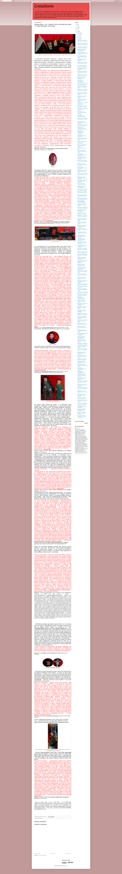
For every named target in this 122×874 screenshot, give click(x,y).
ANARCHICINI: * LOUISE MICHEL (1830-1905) (81, 398)
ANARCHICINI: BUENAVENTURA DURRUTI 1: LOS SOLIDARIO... (80, 132)
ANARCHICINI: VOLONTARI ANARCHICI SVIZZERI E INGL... (82, 87)
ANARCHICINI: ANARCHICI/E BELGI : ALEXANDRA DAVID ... (82, 44)
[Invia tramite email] (48, 816)
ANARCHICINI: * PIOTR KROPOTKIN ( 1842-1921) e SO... (82, 392)
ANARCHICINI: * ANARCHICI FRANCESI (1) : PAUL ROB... (82, 307)
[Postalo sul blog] (49, 816)
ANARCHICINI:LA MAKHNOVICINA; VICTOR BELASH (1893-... (82, 154)
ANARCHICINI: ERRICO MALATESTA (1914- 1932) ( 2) (82, 324)
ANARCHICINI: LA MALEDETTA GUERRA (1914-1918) (81, 135)
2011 (77, 31)
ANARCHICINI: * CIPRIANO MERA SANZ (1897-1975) (82, 106)
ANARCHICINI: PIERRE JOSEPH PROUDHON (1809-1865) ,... (81, 410)
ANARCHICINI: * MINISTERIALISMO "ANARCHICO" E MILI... (81, 116)
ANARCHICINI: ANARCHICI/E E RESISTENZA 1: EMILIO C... (82, 72)
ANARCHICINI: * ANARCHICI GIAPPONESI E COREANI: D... (82, 249)
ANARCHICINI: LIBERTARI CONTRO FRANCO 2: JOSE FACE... (82, 53)
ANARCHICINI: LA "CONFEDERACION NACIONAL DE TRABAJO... (82, 128)
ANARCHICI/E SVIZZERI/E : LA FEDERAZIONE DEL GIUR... (82, 199)
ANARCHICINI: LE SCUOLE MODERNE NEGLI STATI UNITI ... (82, 171)
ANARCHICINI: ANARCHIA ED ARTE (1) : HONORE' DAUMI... (82, 346)
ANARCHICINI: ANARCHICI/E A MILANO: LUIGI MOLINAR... (82, 304)
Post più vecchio (68, 853)
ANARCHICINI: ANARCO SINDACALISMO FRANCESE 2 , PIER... (81, 265)
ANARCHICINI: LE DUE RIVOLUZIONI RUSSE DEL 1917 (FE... (82, 164)
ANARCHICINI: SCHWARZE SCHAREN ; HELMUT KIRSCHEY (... (82, 226)
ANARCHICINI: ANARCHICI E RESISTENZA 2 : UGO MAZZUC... (82, 69)
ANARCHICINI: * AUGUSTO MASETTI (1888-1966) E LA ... (82, 216)
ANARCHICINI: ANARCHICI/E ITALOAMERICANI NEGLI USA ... (82, 196)
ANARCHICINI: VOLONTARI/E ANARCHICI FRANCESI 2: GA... (82, 90)
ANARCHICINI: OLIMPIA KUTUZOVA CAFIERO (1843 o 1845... (82, 365)
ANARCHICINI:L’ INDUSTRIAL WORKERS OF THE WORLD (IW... (82, 181)
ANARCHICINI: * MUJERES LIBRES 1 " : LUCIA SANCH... (81, 97)
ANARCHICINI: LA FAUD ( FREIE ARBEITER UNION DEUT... (82, 233)
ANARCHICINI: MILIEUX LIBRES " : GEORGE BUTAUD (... (81, 301)
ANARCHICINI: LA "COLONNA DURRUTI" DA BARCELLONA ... (82, 103)
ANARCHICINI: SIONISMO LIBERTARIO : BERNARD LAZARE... (82, 317)
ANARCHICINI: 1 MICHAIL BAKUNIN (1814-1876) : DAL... (81, 356)
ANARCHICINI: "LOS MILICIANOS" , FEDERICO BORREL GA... (82, 122)
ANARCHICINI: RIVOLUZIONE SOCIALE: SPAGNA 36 (82, 125)
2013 (77, 28)
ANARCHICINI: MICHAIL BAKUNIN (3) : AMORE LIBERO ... (81, 395)
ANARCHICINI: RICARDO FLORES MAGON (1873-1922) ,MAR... (81, 258)
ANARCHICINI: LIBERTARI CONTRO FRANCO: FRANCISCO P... (81, 50)
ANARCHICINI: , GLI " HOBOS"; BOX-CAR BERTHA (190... (82, 190)
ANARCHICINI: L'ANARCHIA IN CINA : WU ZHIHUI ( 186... (82, 252)
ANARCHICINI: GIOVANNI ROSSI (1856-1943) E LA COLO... (81, 278)
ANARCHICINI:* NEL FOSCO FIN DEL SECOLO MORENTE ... (82, 385)
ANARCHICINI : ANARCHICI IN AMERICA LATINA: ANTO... (82, 284)
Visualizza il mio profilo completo (80, 453)
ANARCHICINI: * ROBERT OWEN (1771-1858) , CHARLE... (81, 413)
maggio (78, 37)
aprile (78, 38)
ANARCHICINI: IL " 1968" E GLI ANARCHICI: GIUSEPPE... (82, 47)
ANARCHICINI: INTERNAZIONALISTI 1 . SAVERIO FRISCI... (81, 372)
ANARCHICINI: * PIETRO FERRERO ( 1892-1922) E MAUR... (82, 205)
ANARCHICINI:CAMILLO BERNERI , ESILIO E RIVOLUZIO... (81, 78)
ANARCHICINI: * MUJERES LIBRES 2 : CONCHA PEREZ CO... (81, 100)
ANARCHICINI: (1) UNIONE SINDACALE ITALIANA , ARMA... (81, 219)
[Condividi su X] (51, 816)
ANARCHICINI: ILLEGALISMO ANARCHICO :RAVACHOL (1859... (82, 271)
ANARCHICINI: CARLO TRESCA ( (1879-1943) (81, 184)
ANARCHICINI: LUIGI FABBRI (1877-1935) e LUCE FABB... (82, 321)
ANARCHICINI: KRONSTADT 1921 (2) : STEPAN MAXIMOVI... (82, 145)
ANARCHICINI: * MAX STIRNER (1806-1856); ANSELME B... (81, 406)
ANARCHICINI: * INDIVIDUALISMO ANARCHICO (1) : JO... (81, 297)
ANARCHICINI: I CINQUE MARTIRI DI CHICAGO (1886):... (81, 340)
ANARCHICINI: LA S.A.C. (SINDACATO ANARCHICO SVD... (82, 229)
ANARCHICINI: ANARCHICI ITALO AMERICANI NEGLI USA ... (82, 275)
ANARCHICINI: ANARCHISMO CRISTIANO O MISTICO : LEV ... (82, 382)
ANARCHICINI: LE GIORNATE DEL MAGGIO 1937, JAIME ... (82, 119)
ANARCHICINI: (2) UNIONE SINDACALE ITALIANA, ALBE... (81, 223)
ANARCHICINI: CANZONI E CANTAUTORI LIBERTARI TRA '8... (82, 289)
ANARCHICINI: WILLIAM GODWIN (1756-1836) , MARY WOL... (81, 416)
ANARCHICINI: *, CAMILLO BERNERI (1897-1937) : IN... (82, 75)
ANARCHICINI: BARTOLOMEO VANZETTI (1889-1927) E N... (82, 174)
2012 (77, 30)
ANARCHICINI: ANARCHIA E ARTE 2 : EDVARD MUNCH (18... (82, 349)
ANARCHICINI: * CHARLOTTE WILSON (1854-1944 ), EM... (82, 292)
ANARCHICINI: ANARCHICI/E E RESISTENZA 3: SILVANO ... (82, 63)
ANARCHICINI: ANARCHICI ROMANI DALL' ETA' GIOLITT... (81, 60)
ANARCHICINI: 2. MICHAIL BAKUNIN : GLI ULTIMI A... (82, 359)
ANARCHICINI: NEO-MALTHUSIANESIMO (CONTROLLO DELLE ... (81, 201)
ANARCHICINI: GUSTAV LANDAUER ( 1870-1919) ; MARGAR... (82, 246)
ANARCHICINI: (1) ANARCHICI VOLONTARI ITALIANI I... (82, 84)
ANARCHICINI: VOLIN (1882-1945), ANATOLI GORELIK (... (82, 161)
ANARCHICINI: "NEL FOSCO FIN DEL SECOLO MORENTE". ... (82, 378)
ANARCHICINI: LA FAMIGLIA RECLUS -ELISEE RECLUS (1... (82, 388)
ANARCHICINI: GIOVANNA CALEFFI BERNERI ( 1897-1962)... (82, 56)
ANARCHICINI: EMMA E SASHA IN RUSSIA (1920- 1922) (82, 151)
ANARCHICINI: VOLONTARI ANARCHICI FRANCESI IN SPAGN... (82, 93)
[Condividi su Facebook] (52, 816)
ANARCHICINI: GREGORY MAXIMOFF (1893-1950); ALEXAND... (81, 158)
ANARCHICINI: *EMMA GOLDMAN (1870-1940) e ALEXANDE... (82, 178)
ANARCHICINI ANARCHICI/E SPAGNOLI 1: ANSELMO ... (82, 404)
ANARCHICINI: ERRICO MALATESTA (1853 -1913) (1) (82, 327)
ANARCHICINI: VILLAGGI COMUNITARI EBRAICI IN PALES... (82, 331)
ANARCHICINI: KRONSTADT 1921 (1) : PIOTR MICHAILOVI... (82, 142)
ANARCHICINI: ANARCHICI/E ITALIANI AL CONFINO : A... (82, 66)
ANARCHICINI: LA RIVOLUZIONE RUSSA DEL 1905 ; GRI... (82, 168)
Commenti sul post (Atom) (42, 855)
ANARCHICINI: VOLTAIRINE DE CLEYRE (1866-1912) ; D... (82, 192)
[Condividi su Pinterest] (53, 816)
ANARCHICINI (40, 818)
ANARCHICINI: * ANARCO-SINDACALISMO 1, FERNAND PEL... (81, 268)
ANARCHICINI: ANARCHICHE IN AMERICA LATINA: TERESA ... (82, 281)
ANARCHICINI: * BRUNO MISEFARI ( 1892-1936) (81, 213)
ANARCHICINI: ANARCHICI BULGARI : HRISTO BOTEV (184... (82, 255)
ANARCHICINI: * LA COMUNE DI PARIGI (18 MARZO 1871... (82, 401)
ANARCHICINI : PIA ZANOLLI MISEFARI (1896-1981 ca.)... (82, 295)
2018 (77, 24)
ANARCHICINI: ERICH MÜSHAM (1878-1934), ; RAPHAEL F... (81, 236)
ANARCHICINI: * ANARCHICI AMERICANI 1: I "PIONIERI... (82, 344)
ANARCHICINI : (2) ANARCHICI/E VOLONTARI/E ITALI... (81, 81)
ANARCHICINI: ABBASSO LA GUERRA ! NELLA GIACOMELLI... (82, 210)
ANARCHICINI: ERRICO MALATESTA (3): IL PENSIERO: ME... (81, 337)
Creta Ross (78, 428)
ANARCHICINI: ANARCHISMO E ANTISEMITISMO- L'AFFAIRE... (82, 334)
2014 (77, 27)
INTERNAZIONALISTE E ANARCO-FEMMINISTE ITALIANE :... (81, 375)
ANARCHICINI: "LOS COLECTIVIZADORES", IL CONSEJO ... (82, 112)
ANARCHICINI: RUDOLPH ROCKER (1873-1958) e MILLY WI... (81, 242)
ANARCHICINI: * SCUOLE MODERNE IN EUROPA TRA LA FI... (82, 314)
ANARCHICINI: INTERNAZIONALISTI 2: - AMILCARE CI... (82, 368)
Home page (53, 853)
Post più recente (37, 853)
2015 (77, 25)
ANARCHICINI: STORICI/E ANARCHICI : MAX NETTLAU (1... (81, 353)
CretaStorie (44, 6)
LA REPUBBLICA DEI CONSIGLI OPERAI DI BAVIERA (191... (81, 239)
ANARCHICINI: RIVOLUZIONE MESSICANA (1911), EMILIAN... (82, 261)
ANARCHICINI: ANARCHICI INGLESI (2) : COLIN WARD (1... (82, 41)
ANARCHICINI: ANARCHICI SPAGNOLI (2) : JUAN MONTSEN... (81, 311)
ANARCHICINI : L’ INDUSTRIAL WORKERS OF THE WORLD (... (82, 187)
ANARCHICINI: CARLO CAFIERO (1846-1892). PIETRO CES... (81, 362)
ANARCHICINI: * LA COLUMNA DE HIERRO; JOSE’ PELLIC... (82, 109)
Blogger (66, 865)
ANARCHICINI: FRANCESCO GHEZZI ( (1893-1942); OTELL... (82, 139)
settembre (79, 34)
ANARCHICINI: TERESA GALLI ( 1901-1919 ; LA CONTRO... (82, 208)
